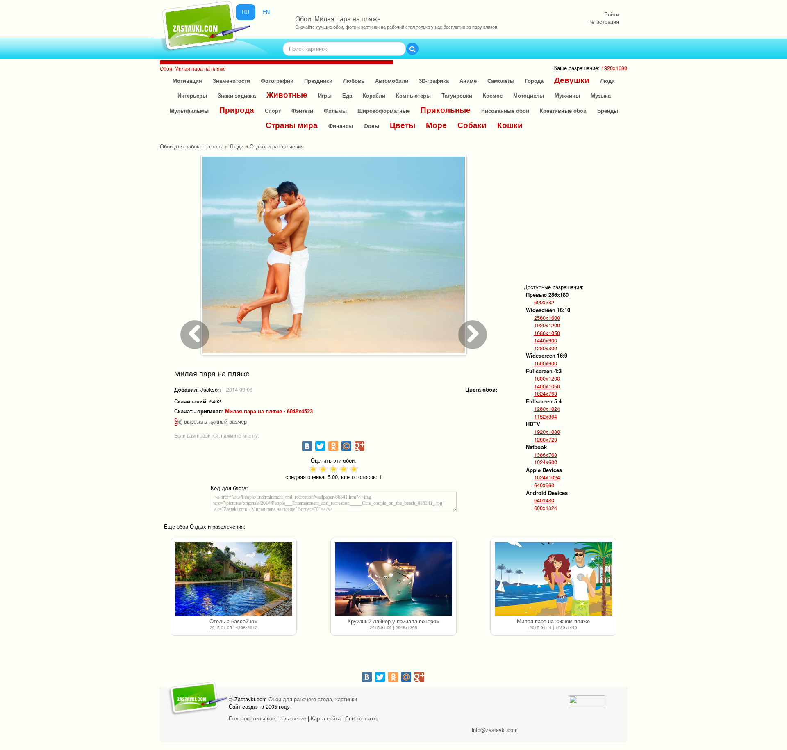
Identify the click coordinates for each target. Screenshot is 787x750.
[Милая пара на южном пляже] (553, 579)
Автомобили (391, 80)
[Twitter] (320, 446)
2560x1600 (547, 317)
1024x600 (545, 462)
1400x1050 (547, 386)
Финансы (340, 126)
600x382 (544, 302)
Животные (286, 94)
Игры (325, 95)
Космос (493, 95)
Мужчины (567, 95)
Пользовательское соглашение (267, 718)
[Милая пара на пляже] (333, 255)
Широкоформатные (383, 110)
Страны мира (292, 124)
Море (436, 124)
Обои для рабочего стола (191, 146)
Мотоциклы (528, 95)
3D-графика (434, 80)
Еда (347, 95)
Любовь (353, 80)
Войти (611, 14)
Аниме (468, 80)
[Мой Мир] (346, 446)
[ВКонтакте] (307, 446)
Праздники (318, 80)
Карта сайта (326, 718)
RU (245, 12)
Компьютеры (413, 95)
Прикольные (446, 109)
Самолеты (500, 80)
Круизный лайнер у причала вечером (394, 621)
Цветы (402, 124)
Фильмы (335, 110)
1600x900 (545, 363)
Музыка (601, 95)
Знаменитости (231, 80)
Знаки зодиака (237, 95)
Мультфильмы (189, 110)
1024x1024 (547, 477)
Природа (236, 109)
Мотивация (187, 80)
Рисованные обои (505, 110)
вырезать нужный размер (215, 421)
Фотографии (277, 80)
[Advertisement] (588, 212)
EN (266, 12)
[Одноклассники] (333, 446)
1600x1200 (547, 378)
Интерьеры (192, 95)
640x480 (544, 500)
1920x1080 (547, 431)
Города (534, 80)
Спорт (273, 110)
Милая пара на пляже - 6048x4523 (269, 411)
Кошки (510, 124)
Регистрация (603, 21)
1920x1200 (547, 325)
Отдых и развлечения (277, 146)
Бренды (607, 110)
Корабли (374, 95)
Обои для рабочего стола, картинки (312, 699)
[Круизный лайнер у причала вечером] (393, 579)
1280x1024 (547, 409)
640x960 (544, 485)
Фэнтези (302, 110)
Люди (607, 80)
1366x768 (545, 454)
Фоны (371, 126)
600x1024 (545, 508)
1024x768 (545, 393)
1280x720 (545, 439)
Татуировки (456, 95)
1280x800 (545, 348)
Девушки (571, 79)
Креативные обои (563, 110)
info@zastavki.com (495, 730)
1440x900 (545, 340)
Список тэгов (361, 718)
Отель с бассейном (233, 621)
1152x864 (545, 416)
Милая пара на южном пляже (553, 621)
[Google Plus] (359, 446)
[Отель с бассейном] (233, 579)
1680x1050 (547, 333)
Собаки (472, 124)
